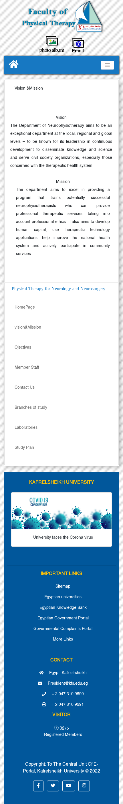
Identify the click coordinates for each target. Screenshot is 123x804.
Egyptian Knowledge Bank (63, 608)
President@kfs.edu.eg (67, 683)
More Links (63, 639)
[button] (38, 786)
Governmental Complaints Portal (62, 629)
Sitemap (62, 586)
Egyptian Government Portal (63, 618)
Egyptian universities (63, 597)
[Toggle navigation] (107, 65)
